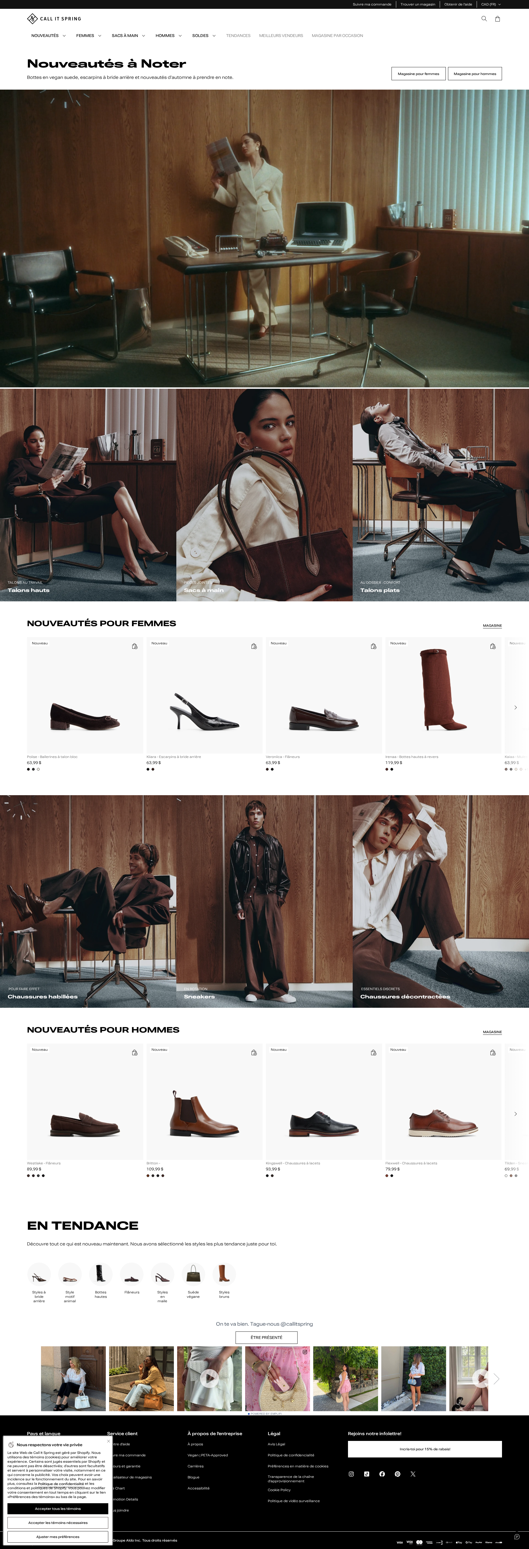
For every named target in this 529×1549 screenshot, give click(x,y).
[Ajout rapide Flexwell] (492, 1052)
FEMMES (85, 35)
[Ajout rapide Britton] (253, 1052)
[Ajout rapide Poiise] (134, 646)
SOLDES (200, 35)
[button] (497, 18)
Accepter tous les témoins (58, 1509)
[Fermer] (108, 1441)
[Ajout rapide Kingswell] (373, 1052)
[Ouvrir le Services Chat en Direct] (516, 1536)
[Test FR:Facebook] (382, 1474)
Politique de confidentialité (61, 1484)
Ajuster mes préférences (57, 1537)
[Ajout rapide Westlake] (134, 1052)
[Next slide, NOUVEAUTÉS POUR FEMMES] (515, 707)
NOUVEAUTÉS (45, 35)
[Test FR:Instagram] (351, 1474)
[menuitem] (64, 35)
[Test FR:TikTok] (366, 1474)
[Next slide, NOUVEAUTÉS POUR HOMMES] (515, 1113)
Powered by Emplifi (266, 1414)
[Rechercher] (484, 18)
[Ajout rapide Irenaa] (492, 646)
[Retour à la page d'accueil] (54, 18)
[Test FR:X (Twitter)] (413, 1474)
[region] (264, 707)
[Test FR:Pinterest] (397, 1474)
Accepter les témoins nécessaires (58, 1523)
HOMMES (165, 35)
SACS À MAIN (125, 35)
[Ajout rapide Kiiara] (253, 646)
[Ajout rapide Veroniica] (373, 646)
